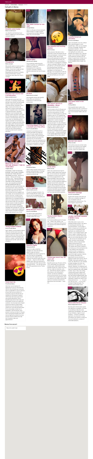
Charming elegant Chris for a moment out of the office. (35, 126)
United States (14, 4)
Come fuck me (10, 282)
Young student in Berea (13, 226)
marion (28, 165)
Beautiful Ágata (31, 245)
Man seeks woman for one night (35, 25)
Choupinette (10, 62)
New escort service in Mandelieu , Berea (54, 104)
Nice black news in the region (76, 102)
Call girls (7, 4)
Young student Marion (54, 216)
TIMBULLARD (8, 2)
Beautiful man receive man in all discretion (14, 94)
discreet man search (75, 141)
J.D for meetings (32, 188)
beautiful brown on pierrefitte (74, 38)
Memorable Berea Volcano (77, 303)
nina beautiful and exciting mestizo (56, 47)
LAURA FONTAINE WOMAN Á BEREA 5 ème (77, 217)
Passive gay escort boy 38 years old (56, 258)
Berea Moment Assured (34, 209)
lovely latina (51, 167)
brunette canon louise (13, 29)
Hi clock (29, 93)
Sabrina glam (30, 59)
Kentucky (21, 4)
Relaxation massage (75, 192)
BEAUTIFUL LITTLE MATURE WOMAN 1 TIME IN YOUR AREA (15, 165)
